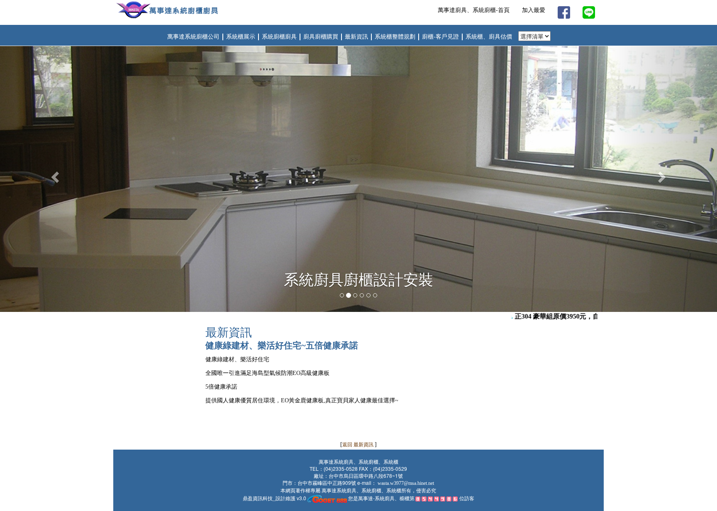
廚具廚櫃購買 (321, 37)
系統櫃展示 (240, 37)
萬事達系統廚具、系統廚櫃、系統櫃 (360, 491)
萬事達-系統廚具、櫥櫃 (384, 497)
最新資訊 (357, 37)
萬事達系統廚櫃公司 (193, 37)
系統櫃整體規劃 (396, 37)
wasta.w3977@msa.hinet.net (406, 483)
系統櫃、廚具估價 (489, 37)
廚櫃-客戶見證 (441, 37)
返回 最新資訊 (358, 445)
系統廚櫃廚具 (280, 37)
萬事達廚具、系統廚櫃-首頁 (474, 10)
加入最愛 (533, 10)
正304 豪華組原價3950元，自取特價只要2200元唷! (578, 316)
